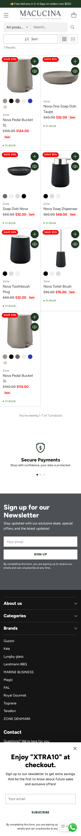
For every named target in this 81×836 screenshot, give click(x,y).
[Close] (75, 748)
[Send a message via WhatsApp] (72, 827)
